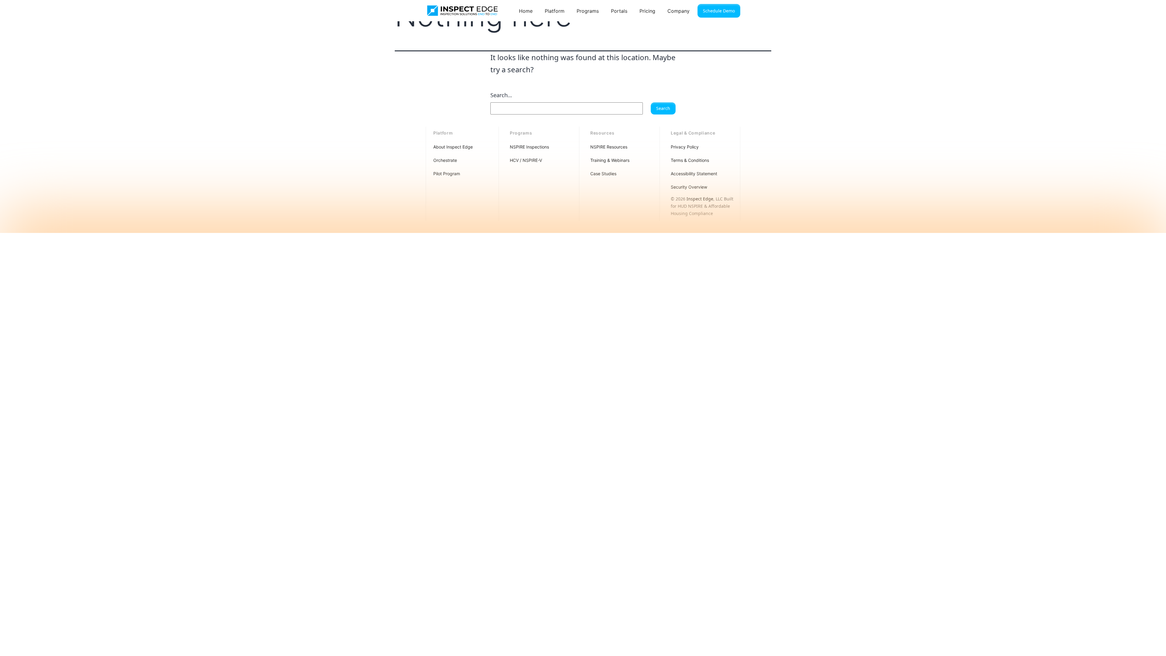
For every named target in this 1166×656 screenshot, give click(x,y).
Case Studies (603, 173)
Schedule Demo (719, 11)
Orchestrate (445, 160)
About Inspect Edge (453, 146)
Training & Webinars (609, 160)
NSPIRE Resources (608, 146)
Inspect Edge (700, 199)
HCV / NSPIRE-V (526, 160)
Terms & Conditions (690, 160)
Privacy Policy (685, 146)
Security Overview (689, 187)
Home (526, 11)
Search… (501, 95)
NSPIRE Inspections (529, 146)
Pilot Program (446, 173)
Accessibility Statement (694, 173)
